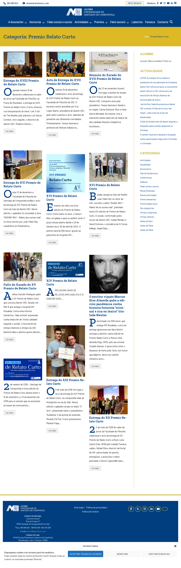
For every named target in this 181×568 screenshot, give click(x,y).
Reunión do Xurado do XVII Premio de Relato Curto (105, 78)
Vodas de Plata (146, 225)
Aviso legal (79, 507)
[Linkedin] (151, 509)
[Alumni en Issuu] (165, 509)
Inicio (147, 36)
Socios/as (35, 22)
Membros (151, 3)
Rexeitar (122, 554)
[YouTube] (158, 509)
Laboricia (137, 22)
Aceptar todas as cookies (85, 554)
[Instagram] (144, 509)
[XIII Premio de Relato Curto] (23, 369)
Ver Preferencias (159, 554)
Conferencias (146, 177)
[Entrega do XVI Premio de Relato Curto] (23, 164)
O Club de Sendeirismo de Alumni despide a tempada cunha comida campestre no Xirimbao (158, 126)
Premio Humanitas (148, 199)
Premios (99, 22)
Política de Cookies (90, 511)
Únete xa (167, 61)
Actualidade (145, 164)
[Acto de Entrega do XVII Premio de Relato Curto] (65, 64)
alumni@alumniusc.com (37, 3)
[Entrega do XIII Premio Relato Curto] (65, 351)
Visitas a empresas (148, 212)
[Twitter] (138, 509)
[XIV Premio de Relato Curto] (65, 269)
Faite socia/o (134, 3)
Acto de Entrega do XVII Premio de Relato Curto (63, 81)
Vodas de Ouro (146, 221)
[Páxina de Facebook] (131, 509)
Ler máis (9, 131)
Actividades (81, 22)
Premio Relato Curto (149, 203)
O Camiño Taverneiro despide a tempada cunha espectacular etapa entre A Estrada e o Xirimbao (158, 139)
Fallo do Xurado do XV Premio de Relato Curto (20, 286)
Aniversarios (145, 169)
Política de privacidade (96, 507)
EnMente (143, 182)
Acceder (143, 61)
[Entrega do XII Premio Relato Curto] (108, 399)
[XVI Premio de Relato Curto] (108, 167)
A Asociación (15, 22)
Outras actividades (148, 195)
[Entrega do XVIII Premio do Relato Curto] (23, 64)
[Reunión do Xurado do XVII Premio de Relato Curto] (108, 62)
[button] (175, 546)
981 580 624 (12, 3)
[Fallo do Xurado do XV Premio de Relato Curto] (23, 266)
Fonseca (150, 22)
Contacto (163, 22)
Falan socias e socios (59, 22)
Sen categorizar (147, 208)
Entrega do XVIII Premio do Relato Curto (21, 82)
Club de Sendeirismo (149, 173)
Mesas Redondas (147, 190)
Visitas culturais (147, 216)
